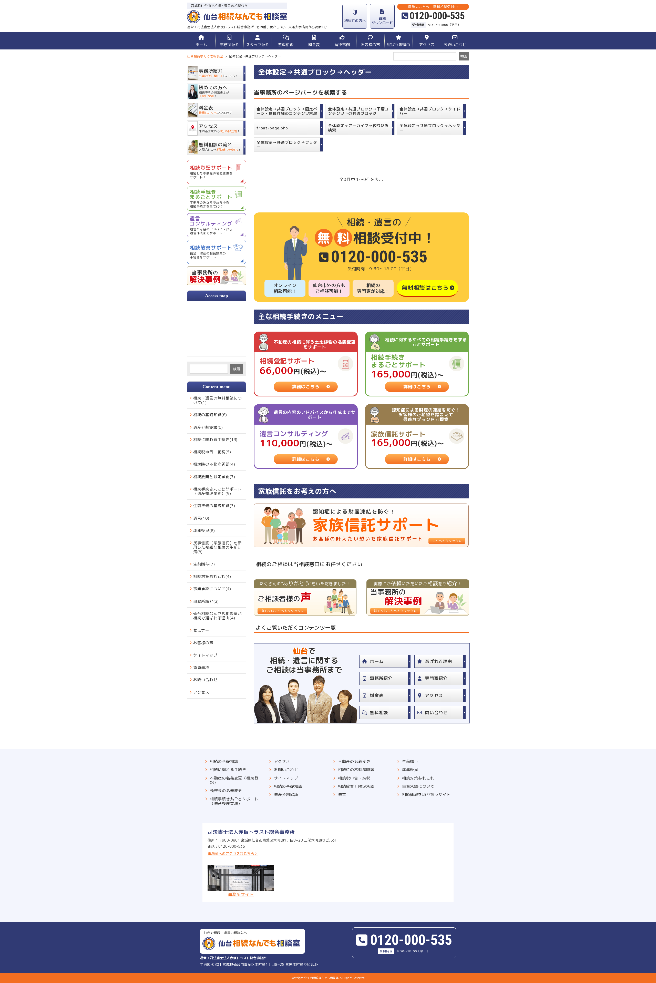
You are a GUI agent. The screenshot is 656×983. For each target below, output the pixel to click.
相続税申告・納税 (354, 778)
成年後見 (410, 769)
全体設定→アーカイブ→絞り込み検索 (358, 128)
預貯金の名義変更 (226, 791)
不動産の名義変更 (354, 761)
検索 (236, 368)
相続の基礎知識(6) (210, 414)
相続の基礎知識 (224, 761)
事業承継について (418, 786)
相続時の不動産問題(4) (214, 464)
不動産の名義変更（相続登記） (234, 780)
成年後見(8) (204, 530)
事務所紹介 (229, 44)
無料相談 (285, 44)
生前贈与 (410, 761)
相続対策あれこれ (418, 778)
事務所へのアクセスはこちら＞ (233, 853)
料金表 (314, 44)
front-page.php (272, 128)
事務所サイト (241, 894)
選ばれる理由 (398, 44)
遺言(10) (201, 518)
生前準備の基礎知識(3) (214, 505)
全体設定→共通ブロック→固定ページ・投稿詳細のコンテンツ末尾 (287, 111)
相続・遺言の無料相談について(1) (217, 400)
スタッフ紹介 (257, 44)
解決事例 (342, 44)
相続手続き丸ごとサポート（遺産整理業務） (234, 801)
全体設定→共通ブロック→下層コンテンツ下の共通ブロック (358, 111)
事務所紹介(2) (206, 601)
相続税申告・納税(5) (212, 452)
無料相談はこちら (425, 288)
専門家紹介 (436, 678)
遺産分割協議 (286, 794)
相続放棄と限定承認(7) (214, 476)
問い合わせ (436, 712)
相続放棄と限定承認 (356, 786)
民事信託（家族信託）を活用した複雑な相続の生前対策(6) (217, 547)
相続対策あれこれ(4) (212, 576)
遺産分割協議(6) (208, 427)
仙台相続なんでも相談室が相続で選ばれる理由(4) (217, 616)
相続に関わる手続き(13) (215, 439)
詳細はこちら (306, 387)
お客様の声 (370, 44)
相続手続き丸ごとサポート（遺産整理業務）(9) (217, 491)
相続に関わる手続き (228, 769)
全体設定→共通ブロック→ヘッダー (429, 128)
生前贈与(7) (204, 564)
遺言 (342, 794)
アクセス (426, 44)
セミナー (201, 630)
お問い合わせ (455, 44)
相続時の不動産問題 (356, 769)
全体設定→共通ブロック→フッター (287, 144)
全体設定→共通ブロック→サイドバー (429, 111)
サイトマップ (205, 655)
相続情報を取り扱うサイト (426, 794)
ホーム (201, 44)
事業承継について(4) (212, 588)
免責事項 (201, 667)
